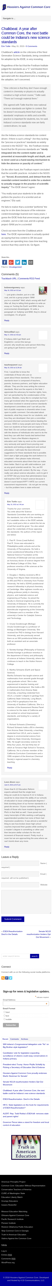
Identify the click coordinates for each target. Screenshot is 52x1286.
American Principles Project (13, 1182)
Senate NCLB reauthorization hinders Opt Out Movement (39, 934)
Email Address (25, 1000)
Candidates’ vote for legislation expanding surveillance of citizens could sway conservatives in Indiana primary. (25, 1056)
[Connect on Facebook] (6, 978)
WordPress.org (8, 1262)
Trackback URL (9, 278)
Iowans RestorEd (8, 1205)
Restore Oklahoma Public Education (17, 1227)
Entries (6, 1255)
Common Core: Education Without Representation (23, 1186)
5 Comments (31, 46)
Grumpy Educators (9, 1201)
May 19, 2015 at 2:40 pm (15, 504)
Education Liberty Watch (12, 1197)
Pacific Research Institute (12, 1219)
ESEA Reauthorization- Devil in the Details (21, 1099)
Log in (4, 1251)
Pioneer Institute (8, 1223)
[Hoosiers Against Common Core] (26, 9)
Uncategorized (15, 267)
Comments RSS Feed (29, 278)
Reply (6, 320)
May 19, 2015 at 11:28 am (13, 367)
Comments (14, 1039)
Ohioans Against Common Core (15, 1215)
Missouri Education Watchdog (14, 1211)
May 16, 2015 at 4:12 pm (12, 290)
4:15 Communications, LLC (32, 1280)
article (16, 52)
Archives (24, 1039)
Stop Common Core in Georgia (15, 1231)
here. (3, 234)
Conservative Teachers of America (16, 1189)
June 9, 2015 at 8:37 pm (12, 785)
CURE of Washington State (13, 1193)
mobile (9, 1019)
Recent (5, 1039)
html (8, 1012)
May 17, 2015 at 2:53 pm (12, 335)
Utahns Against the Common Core (16, 1238)
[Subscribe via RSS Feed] (3, 978)
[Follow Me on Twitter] (10, 978)
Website (43, 885)
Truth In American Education (13, 1234)
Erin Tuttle (5, 46)
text (7, 1016)
